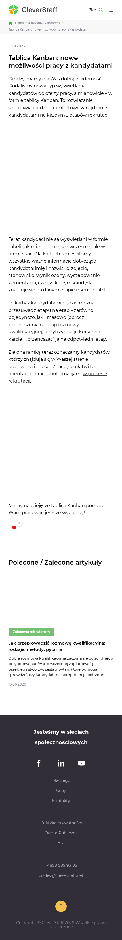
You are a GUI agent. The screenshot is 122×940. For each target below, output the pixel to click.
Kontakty (61, 801)
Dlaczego (61, 780)
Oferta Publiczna (61, 833)
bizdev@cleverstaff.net (61, 875)
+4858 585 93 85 (61, 865)
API (61, 843)
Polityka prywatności (61, 823)
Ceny (61, 791)
